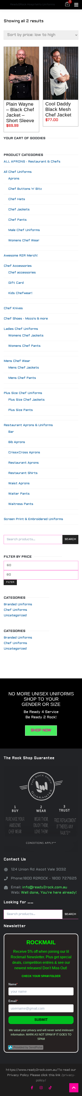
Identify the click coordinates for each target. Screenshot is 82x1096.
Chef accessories (22, 272)
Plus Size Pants (20, 410)
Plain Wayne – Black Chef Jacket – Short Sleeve (20, 112)
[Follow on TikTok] (50, 1087)
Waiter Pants (19, 493)
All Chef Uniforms (18, 172)
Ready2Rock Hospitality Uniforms (32, 4)
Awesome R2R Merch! (21, 255)
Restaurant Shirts (23, 473)
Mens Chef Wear (17, 361)
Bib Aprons (16, 442)
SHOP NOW (41, 730)
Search (70, 539)
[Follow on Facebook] (31, 1087)
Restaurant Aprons (23, 462)
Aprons (13, 178)
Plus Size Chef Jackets (26, 399)
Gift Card (16, 282)
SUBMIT (41, 1020)
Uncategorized (15, 615)
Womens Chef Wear (23, 240)
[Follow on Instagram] (41, 1087)
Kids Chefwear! (20, 293)
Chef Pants (17, 219)
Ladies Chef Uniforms (21, 329)
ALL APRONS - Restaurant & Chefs (32, 161)
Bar (11, 431)
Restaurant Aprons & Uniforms (28, 425)
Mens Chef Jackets (23, 367)
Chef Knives (13, 308)
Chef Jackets (19, 209)
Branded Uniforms (18, 604)
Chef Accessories (18, 265)
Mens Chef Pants (22, 378)
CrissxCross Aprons (24, 452)
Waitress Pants (20, 504)
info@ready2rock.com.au (44, 887)
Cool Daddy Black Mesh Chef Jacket (58, 109)
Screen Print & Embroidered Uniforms (33, 519)
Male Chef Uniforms (24, 230)
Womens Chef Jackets (26, 335)
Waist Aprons (19, 483)
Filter (10, 582)
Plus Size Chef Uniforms (23, 393)
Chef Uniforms (15, 610)
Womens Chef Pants (24, 345)
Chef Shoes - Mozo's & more (26, 318)
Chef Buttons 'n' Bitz (25, 188)
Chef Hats (16, 199)
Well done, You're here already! (49, 892)
